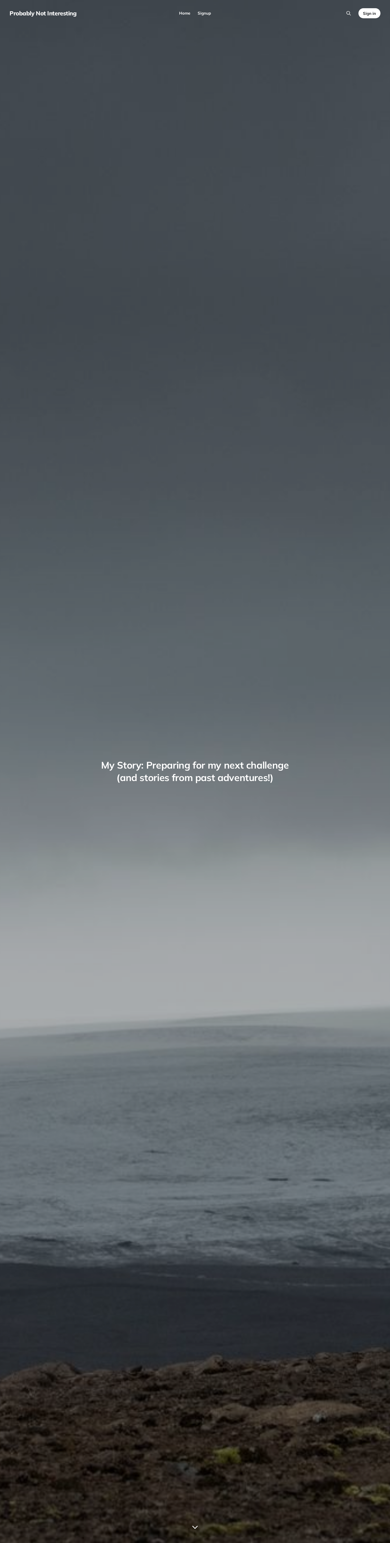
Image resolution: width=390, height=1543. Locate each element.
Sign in (369, 13)
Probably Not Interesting (43, 13)
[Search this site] (349, 13)
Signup (204, 13)
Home (184, 13)
